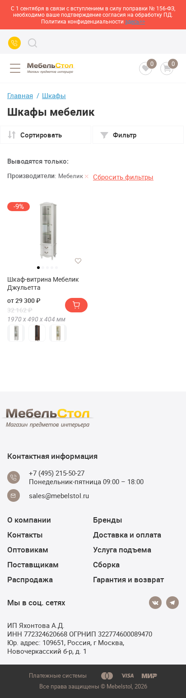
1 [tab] (38, 267)
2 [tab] (43, 267)
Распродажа (30, 579)
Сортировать (41, 134)
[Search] (32, 43)
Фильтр (124, 134)
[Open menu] (15, 68)
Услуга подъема (122, 549)
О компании (29, 519)
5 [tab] (56, 267)
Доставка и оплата (127, 534)
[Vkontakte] (155, 602)
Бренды (107, 519)
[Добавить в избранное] (78, 261)
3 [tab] (47, 267)
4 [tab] (52, 267)
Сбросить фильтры (123, 176)
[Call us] (14, 43)
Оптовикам (27, 549)
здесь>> (135, 21)
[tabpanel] (47, 231)
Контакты (25, 534)
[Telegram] (172, 602)
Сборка (106, 564)
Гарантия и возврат (128, 579)
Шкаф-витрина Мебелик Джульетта (43, 283)
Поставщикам (33, 564)
